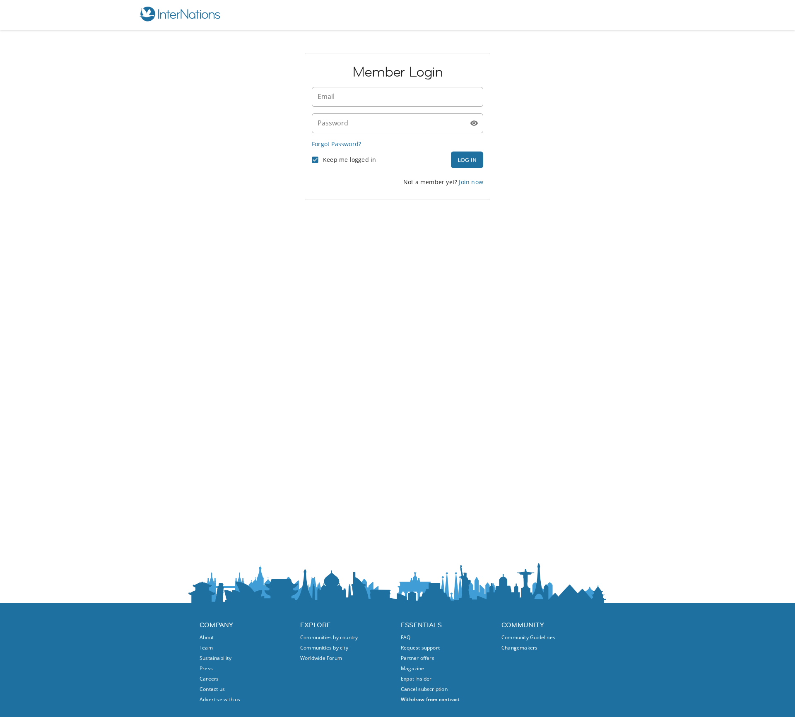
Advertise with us (220, 699)
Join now (471, 182)
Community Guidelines (528, 637)
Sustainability (215, 658)
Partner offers (417, 658)
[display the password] (474, 123)
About (207, 637)
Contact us (212, 689)
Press (206, 668)
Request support (420, 647)
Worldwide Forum (321, 658)
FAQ (406, 637)
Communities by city (324, 647)
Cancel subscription (424, 689)
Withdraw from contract (430, 699)
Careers (209, 678)
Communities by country (329, 637)
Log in (467, 160)
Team (206, 647)
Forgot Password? (336, 144)
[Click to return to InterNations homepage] (179, 15)
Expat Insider (416, 678)
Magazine (412, 668)
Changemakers (519, 647)
